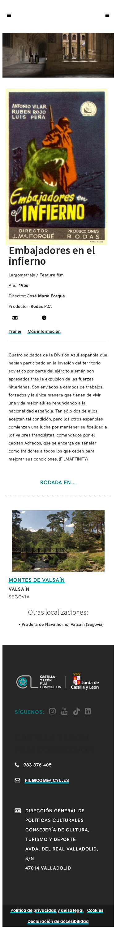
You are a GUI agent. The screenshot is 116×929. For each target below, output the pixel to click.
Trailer (15, 331)
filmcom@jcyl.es (47, 780)
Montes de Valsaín (37, 580)
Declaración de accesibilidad (58, 921)
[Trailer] (15, 318)
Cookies (95, 910)
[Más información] (44, 318)
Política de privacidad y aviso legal (47, 910)
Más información (44, 331)
